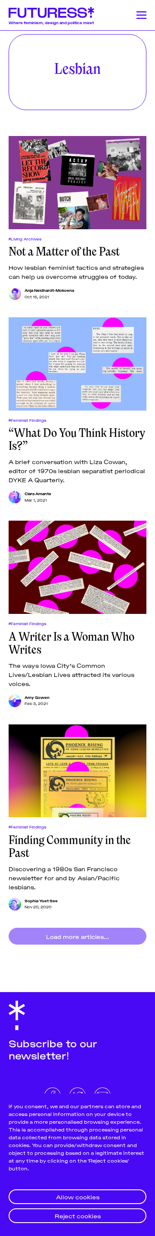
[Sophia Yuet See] (15, 904)
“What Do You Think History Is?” (77, 439)
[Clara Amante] (15, 497)
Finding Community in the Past (70, 846)
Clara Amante (38, 493)
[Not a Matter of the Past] (77, 182)
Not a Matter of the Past (64, 251)
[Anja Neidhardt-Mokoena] (15, 294)
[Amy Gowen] (15, 701)
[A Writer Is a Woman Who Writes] (77, 567)
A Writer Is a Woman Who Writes (71, 643)
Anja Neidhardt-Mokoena (49, 290)
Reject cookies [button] (78, 1215)
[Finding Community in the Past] (77, 771)
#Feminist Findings (27, 420)
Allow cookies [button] (77, 1196)
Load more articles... (77, 936)
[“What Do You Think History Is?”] (77, 364)
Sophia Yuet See (41, 900)
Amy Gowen (37, 697)
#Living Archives (25, 239)
